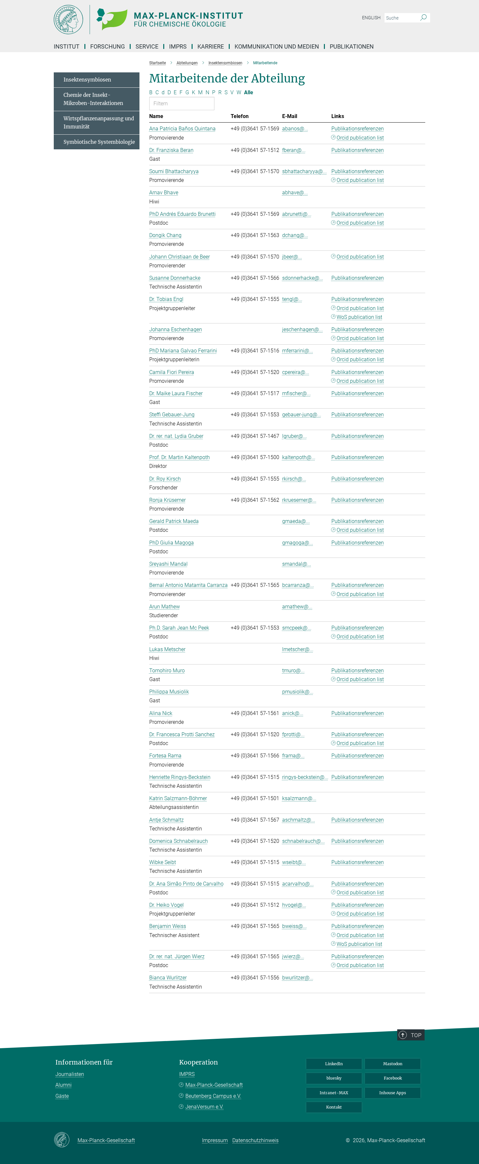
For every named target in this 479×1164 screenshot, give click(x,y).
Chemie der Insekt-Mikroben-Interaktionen (93, 99)
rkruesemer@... (299, 500)
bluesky (334, 1078)
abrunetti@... (297, 214)
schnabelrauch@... (303, 841)
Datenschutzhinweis (255, 1140)
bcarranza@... (298, 585)
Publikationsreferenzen (357, 129)
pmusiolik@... (297, 692)
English (371, 17)
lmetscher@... (297, 649)
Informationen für (84, 1062)
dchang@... (295, 235)
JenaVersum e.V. (204, 1107)
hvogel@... (294, 905)
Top (416, 1035)
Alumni (63, 1085)
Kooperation (198, 1062)
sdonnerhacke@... (302, 278)
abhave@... (295, 192)
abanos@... (295, 129)
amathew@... (297, 607)
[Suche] (423, 17)
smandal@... (296, 564)
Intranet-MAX (334, 1092)
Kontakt (334, 1107)
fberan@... (294, 150)
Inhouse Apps (392, 1092)
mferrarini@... (297, 351)
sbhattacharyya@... (304, 171)
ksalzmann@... (299, 798)
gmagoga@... (297, 543)
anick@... (292, 713)
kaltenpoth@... (298, 457)
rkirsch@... (294, 479)
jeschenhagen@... (302, 329)
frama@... (293, 756)
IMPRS (178, 46)
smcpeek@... (297, 628)
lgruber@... (294, 436)
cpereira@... (295, 372)
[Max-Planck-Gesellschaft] (66, 1140)
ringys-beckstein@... (305, 777)
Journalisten (69, 1074)
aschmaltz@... (298, 820)
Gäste (62, 1096)
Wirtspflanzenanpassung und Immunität (99, 122)
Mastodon (392, 1063)
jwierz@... (293, 956)
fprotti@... (293, 734)
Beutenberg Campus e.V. (213, 1096)
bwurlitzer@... (297, 978)
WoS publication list (359, 317)
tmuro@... (293, 670)
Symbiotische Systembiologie (99, 142)
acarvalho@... (298, 884)
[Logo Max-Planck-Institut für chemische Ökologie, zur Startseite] (176, 19)
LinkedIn (334, 1063)
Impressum (215, 1140)
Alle (248, 92)
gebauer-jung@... (301, 414)
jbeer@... (292, 257)
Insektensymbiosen (87, 80)
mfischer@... (296, 393)
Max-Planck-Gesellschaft (214, 1085)
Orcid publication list (360, 138)
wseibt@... (294, 862)
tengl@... (292, 299)
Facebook (393, 1078)
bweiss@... (294, 926)
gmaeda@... (296, 521)
